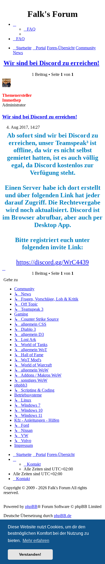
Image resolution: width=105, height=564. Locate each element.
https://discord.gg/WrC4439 (52, 262)
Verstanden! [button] (30, 554)
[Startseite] (52, 5)
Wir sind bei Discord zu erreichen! (51, 63)
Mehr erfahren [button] (36, 540)
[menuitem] (30, 29)
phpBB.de (62, 515)
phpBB (31, 506)
